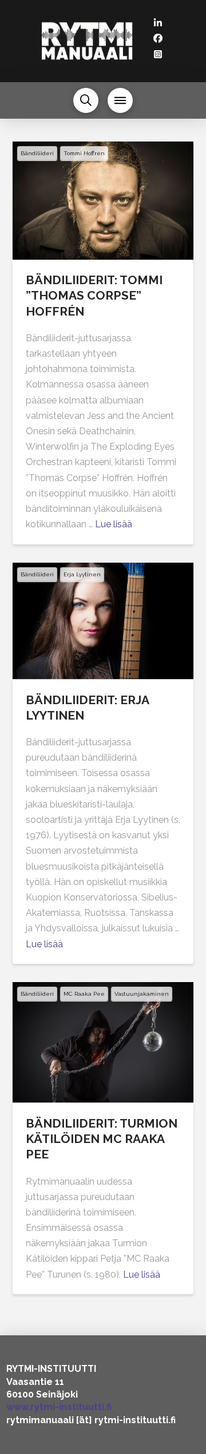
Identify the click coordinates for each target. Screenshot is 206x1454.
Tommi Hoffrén (84, 153)
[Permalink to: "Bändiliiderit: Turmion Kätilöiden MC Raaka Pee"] (103, 1042)
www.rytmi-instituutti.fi (59, 1407)
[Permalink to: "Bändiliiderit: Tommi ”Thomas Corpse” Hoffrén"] (103, 201)
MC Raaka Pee (84, 994)
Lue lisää (113, 524)
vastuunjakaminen (141, 994)
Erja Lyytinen (82, 574)
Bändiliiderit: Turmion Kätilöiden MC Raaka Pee (101, 1139)
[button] (85, 100)
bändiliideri (37, 153)
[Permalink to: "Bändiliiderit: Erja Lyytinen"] (103, 621)
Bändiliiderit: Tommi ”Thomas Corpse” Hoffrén (94, 295)
